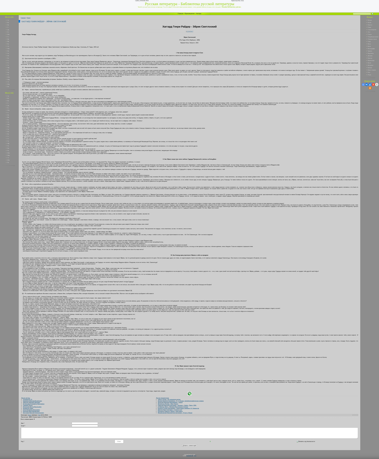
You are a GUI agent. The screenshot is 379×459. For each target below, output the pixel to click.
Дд (8, 29)
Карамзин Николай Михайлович (32, 401)
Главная (180, 13)
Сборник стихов (372, 39)
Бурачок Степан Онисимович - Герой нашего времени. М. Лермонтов (178, 408)
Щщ (8, 79)
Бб (8, 22)
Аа (8, 20)
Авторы (198, 13)
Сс (8, 60)
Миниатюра (371, 60)
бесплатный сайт (189, 455)
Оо (8, 53)
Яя (8, 86)
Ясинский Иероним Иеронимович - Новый (170, 402)
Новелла (370, 58)
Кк (8, 44)
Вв (8, 25)
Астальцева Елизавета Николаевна (33, 404)
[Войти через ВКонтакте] (366, 84)
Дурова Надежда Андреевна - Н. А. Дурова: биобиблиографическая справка (181, 401)
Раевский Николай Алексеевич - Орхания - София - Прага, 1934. (177, 405)
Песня (369, 63)
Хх (8, 70)
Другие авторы (25, 398)
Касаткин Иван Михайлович (31, 411)
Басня (369, 46)
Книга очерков (372, 70)
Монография (371, 48)
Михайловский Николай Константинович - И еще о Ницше (175, 413)
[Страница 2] (189, 395)
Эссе (369, 32)
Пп (8, 55)
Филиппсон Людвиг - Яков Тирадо (168, 404)
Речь (369, 72)
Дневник (370, 55)
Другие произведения (162, 398)
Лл (8, 46)
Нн (8, 51)
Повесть (370, 25)
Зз (8, 36)
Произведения (189, 13)
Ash (39, 415)
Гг (8, 27)
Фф (8, 67)
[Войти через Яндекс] (373, 84)
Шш (8, 77)
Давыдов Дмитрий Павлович (31, 402)
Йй (8, 41)
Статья (369, 34)
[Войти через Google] (376, 84)
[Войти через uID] (363, 84)
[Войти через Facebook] (369, 84)
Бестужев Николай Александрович (33, 413)
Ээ (8, 82)
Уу (8, 65)
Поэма (369, 22)
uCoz (195, 455)
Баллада (370, 67)
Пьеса (369, 44)
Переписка (371, 53)
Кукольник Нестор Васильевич (32, 407)
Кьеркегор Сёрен (28, 408)
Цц (8, 72)
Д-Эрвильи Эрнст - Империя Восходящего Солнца (173, 407)
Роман (369, 27)
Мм (8, 48)
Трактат (370, 51)
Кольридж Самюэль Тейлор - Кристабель (170, 411)
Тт (8, 63)
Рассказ (370, 20)
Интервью (370, 65)
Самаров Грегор (27, 405)
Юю (8, 84)
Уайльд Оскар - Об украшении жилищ (169, 399)
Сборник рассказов (373, 36)
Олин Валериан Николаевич (31, 410)
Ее (8, 32)
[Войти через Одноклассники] (370, 88)
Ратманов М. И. (27, 399)
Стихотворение (372, 29)
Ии (8, 39)
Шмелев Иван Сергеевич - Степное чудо (170, 410)
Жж (8, 34)
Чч (8, 74)
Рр (8, 58)
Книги (28, 18)
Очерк (369, 74)
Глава (369, 41)
